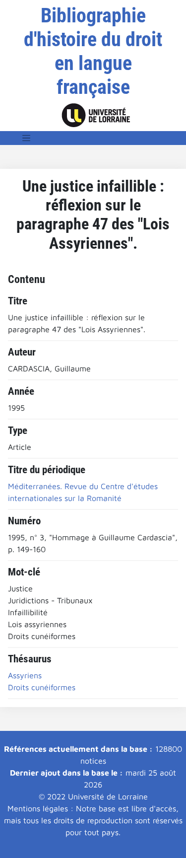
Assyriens (25, 675)
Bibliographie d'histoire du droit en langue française (93, 51)
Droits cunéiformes (41, 687)
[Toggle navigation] (26, 138)
